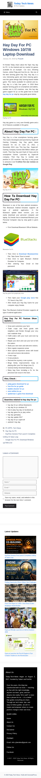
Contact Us (11, 726)
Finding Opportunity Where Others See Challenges (20, 582)
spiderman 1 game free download (20, 394)
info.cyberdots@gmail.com (21, 742)
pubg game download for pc (18, 384)
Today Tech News (24, 3)
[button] (36, 12)
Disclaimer (10, 730)
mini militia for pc (14, 391)
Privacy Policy (12, 733)
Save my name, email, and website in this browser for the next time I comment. (20, 499)
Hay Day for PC (11, 431)
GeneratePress (32, 775)
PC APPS (8, 428)
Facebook (10, 752)
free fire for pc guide (15, 386)
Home (9, 718)
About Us (10, 722)
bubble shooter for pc (16, 389)
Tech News (17, 428)
